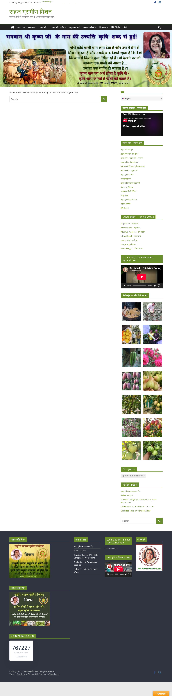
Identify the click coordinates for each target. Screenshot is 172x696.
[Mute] (154, 285)
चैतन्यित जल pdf (47, 2)
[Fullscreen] (159, 285)
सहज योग (31, 27)
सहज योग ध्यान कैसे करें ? (129, 154)
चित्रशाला (102, 27)
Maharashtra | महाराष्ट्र (130, 227)
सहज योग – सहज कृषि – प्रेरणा (132, 158)
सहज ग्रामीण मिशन (30, 11)
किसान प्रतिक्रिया (127, 187)
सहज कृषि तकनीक (58, 27)
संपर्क (125, 27)
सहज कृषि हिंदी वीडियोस (129, 199)
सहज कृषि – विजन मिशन (129, 162)
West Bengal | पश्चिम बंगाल (131, 248)
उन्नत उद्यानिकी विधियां (128, 191)
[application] (142, 124)
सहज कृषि (43, 27)
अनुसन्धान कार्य (74, 27)
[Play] (124, 285)
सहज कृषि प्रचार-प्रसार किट (131, 491)
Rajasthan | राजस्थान (129, 223)
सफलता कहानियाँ (88, 27)
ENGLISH (21, 27)
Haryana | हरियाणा (128, 244)
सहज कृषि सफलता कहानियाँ (130, 183)
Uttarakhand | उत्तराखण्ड (131, 236)
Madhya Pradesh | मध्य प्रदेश (133, 232)
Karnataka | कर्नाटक (129, 240)
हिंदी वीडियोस (115, 27)
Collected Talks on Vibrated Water (135, 510)
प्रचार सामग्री (125, 204)
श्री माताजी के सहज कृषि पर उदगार (133, 166)
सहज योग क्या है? (127, 149)
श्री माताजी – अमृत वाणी (129, 170)
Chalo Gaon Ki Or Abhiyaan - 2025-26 (137, 506)
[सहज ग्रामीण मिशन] (12, 27)
